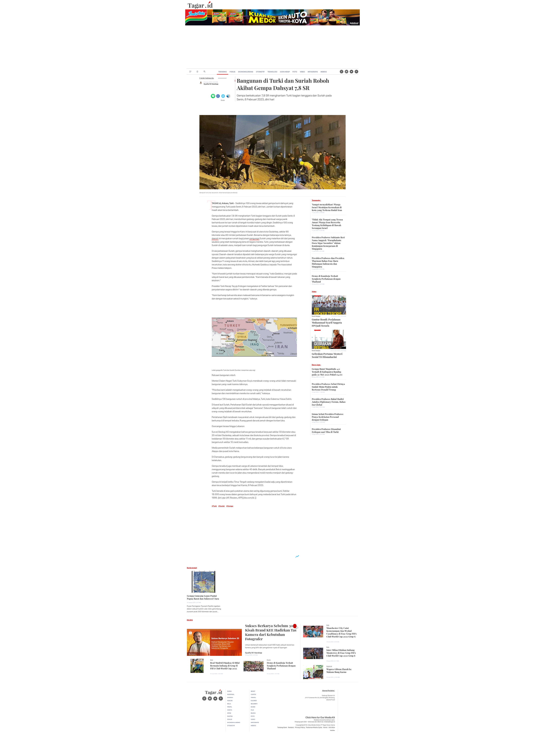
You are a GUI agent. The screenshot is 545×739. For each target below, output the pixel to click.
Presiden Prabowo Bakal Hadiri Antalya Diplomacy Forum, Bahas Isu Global (328, 401)
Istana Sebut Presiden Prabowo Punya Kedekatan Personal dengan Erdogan (327, 416)
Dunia (223, 100)
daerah (215, 238)
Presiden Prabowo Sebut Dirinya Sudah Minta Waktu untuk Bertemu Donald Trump (328, 386)
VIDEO (302, 72)
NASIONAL (230, 694)
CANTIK (253, 694)
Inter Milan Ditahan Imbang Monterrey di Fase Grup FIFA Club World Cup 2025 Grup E (341, 652)
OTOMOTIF (260, 72)
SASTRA (230, 716)
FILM (252, 710)
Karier (325, 727)
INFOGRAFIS (313, 72)
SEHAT (253, 691)
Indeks (332, 730)
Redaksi (291, 727)
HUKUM (229, 700)
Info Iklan (332, 727)
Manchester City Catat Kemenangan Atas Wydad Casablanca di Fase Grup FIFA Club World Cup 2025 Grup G (341, 632)
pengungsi (254, 238)
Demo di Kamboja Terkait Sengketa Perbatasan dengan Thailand (326, 278)
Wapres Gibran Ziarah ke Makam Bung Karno (339, 670)
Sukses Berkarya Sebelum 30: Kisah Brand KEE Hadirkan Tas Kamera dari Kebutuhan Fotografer (270, 632)
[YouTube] (351, 71)
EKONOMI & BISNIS (245, 72)
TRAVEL (253, 697)
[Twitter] (346, 71)
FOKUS (232, 72)
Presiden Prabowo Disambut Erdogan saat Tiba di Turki (326, 430)
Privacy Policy (300, 727)
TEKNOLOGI (272, 72)
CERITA (229, 710)
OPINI (229, 713)
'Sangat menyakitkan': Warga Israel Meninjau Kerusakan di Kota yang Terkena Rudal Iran (327, 207)
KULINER (254, 700)
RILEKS (190, 620)
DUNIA (229, 691)
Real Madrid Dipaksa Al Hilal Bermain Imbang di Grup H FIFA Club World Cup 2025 (225, 665)
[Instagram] (356, 71)
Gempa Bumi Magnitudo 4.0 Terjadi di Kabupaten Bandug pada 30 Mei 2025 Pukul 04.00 (327, 371)
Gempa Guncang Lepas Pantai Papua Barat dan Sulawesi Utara (203, 597)
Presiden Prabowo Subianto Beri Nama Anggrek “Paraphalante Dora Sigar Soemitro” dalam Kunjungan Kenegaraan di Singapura (328, 243)
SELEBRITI (254, 704)
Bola (211, 660)
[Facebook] (341, 71)
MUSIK (253, 707)
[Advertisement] (272, 47)
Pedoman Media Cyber (314, 727)
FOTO (295, 72)
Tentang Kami (282, 727)
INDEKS (324, 72)
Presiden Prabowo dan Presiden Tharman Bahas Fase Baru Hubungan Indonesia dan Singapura (328, 262)
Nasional (329, 666)
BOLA (229, 704)
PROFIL (229, 707)
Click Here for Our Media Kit (320, 717)
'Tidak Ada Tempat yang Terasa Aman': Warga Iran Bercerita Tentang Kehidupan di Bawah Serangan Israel (327, 223)
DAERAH (230, 697)
